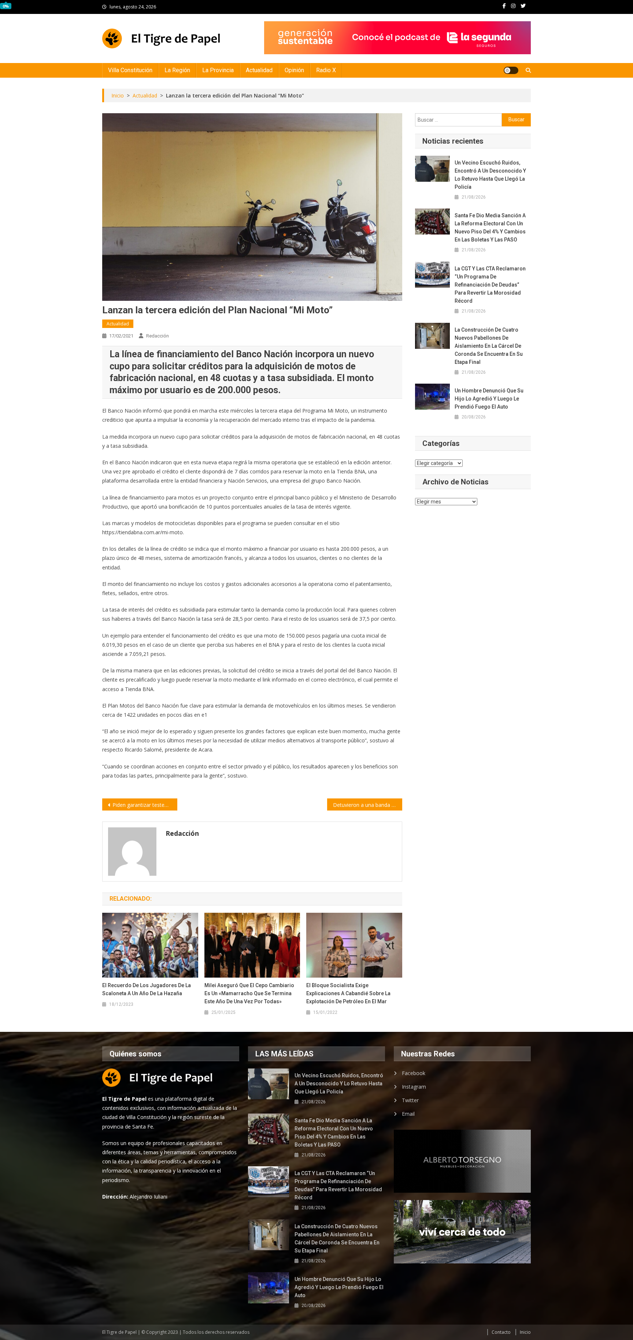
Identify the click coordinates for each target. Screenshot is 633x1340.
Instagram (414, 1086)
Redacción (157, 336)
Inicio (525, 1332)
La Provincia (218, 70)
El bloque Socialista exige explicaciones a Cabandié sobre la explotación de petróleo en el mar (348, 993)
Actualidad (259, 70)
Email (408, 1113)
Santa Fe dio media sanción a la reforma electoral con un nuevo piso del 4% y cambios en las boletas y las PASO (490, 228)
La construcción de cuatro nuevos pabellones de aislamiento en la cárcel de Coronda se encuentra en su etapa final (489, 346)
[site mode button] (511, 70)
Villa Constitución (130, 70)
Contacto (501, 1332)
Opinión (294, 70)
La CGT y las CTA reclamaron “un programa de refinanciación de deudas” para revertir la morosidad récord (490, 285)
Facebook (413, 1073)
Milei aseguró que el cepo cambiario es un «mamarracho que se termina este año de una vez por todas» (249, 993)
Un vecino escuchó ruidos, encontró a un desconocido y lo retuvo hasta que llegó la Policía (490, 175)
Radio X (326, 70)
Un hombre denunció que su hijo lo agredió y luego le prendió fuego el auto (489, 399)
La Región (177, 70)
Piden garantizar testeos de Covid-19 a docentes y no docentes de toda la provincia (144, 804)
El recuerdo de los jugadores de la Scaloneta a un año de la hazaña (146, 989)
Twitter (410, 1100)
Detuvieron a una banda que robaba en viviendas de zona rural (367, 804)
